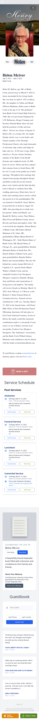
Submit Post (19, 622)
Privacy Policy (13, 710)
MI (10, 408)
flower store (27, 356)
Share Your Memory (14, 586)
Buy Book (22, 552)
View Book (10, 552)
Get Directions (11, 412)
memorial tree (28, 353)
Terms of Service (25, 710)
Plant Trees (27, 412)
